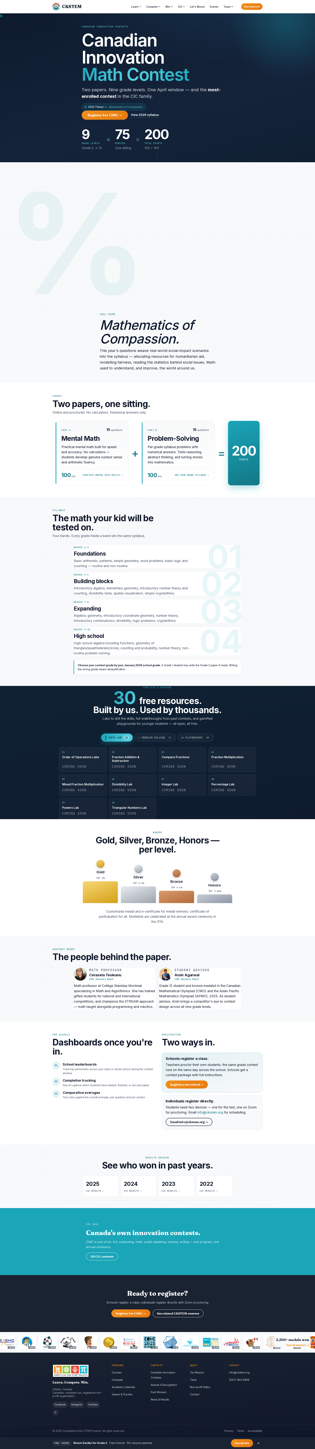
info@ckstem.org (210, 1112)
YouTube (93, 1404)
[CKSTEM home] (79, 1370)
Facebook (60, 1404)
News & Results (160, 1399)
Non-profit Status (200, 1387)
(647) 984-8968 (239, 1379)
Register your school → (189, 1085)
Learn (135, 6)
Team (227, 6)
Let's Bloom (197, 6)
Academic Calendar (123, 1387)
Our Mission (197, 1372)
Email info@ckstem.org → (189, 1122)
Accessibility (255, 1430)
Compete (152, 6)
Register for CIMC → (108, 116)
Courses (117, 1372)
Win (167, 6)
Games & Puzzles (122, 1394)
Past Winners (158, 1392)
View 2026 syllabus (145, 115)
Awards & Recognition (164, 1384)
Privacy (228, 1430)
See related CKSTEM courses (178, 1313)
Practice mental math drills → (102, 475)
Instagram (76, 1404)
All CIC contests (102, 1256)
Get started (252, 6)
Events (214, 6)
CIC (180, 6)
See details (242, 1443)
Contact (194, 1394)
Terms (240, 1430)
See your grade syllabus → (192, 475)
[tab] (117, 738)
